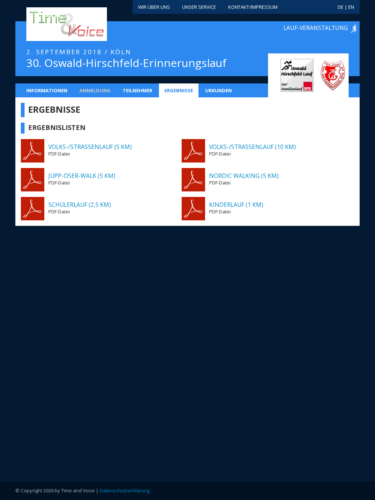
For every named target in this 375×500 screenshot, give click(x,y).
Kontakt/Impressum (253, 7)
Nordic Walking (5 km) (244, 176)
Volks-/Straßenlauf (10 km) (252, 147)
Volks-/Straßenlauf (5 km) (90, 147)
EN (351, 7)
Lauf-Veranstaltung (315, 28)
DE (341, 7)
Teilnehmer (137, 90)
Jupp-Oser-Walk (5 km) (81, 176)
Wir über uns (154, 7)
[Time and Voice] (55, 24)
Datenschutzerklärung (124, 490)
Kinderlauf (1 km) (236, 205)
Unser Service (199, 7)
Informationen (46, 90)
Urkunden (218, 90)
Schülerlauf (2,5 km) (79, 205)
